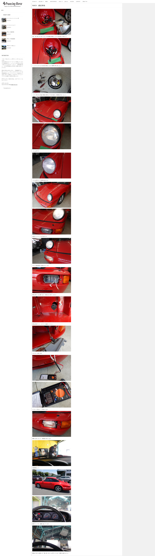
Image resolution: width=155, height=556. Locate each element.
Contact (78, 1)
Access (72, 1)
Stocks (34, 1)
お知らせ (66, 1)
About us (85, 1)
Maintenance (53, 1)
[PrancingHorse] (12, 4)
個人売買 (40, 1)
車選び (46, 1)
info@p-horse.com (14, 84)
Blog (60, 1)
